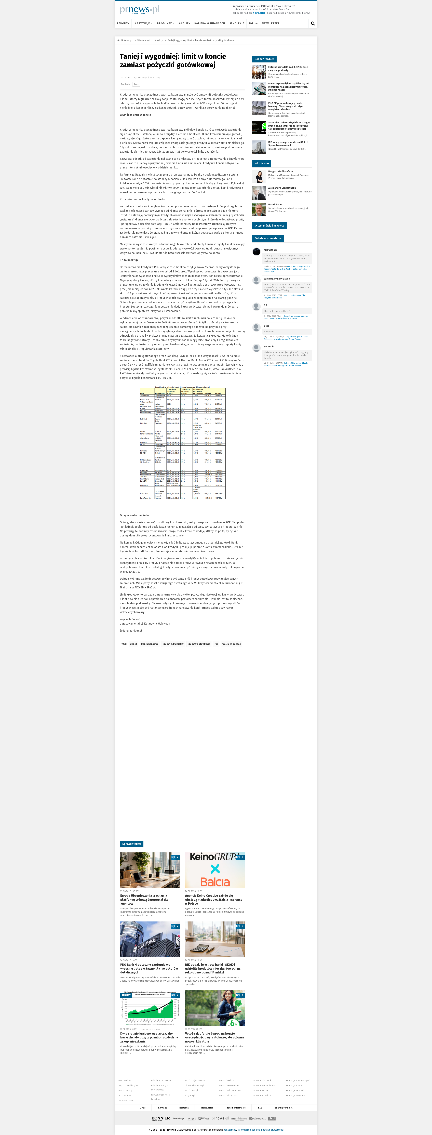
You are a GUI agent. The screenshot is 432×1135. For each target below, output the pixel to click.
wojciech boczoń (231, 644)
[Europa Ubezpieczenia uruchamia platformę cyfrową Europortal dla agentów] (150, 870)
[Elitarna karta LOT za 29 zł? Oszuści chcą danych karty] (259, 72)
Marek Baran (275, 204)
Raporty (123, 23)
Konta (136, 84)
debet (133, 644)
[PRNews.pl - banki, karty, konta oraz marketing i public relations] (138, 9)
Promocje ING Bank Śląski (297, 1080)
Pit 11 (187, 1100)
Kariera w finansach (209, 23)
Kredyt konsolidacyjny (127, 1085)
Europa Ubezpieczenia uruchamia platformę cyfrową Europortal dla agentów (144, 899)
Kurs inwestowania (125, 1100)
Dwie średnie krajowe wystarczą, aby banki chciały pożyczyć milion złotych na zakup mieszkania (149, 1037)
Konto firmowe (124, 1095)
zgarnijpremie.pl (283, 1107)
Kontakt (162, 1107)
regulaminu (230, 1129)
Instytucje (142, 23)
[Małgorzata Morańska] (259, 176)
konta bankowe (149, 644)
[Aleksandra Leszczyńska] (259, 192)
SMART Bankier (124, 1080)
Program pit (190, 1095)
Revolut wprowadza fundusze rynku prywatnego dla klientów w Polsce (286, 317)
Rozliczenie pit (191, 1090)
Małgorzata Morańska (280, 171)
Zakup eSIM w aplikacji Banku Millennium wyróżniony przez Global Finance (286, 338)
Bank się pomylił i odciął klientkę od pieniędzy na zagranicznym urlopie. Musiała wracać (288, 86)
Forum (253, 23)
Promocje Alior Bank (261, 1080)
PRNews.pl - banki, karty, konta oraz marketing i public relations (220, 1118)
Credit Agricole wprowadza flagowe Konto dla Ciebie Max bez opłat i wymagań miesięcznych (287, 268)
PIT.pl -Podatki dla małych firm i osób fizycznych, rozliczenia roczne (191, 1118)
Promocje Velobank (295, 1090)
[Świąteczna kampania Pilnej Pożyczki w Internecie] (256, 280)
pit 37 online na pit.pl (194, 1085)
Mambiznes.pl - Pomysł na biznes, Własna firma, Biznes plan (239, 1118)
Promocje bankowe (228, 1095)
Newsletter (271, 23)
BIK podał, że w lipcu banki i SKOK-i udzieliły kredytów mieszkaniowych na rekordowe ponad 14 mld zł (212, 968)
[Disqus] (182, 700)
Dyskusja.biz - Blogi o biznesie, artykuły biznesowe (257, 1118)
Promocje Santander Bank (264, 1085)
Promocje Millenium (261, 1095)
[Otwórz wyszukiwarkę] (312, 23)
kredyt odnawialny (173, 644)
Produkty (164, 23)
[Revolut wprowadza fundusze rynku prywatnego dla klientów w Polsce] (256, 306)
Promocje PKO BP (260, 1090)
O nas (142, 1107)
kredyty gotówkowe (199, 644)
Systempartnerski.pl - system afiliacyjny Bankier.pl (204, 1118)
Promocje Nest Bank (295, 1095)
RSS (260, 1107)
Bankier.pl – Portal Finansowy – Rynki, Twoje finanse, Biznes (179, 1118)
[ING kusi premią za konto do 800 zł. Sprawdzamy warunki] (259, 147)
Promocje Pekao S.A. (228, 1080)
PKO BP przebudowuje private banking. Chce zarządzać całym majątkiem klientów (285, 106)
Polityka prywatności (272, 1129)
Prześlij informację (236, 1107)
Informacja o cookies (248, 1129)
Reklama (184, 1107)
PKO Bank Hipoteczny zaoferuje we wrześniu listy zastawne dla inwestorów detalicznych (149, 968)
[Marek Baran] (259, 209)
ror (216, 644)
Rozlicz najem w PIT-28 (195, 1080)
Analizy (184, 23)
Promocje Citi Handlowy (230, 1090)
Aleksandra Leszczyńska (282, 188)
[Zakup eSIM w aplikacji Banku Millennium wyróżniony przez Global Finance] (256, 327)
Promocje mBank (294, 1085)
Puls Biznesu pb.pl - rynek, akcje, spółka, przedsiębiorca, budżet (272, 1118)
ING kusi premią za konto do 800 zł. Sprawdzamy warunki (288, 144)
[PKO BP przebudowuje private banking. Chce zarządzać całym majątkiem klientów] (259, 108)
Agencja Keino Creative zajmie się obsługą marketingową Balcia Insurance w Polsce (213, 899)
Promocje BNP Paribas (229, 1085)
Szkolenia (236, 23)
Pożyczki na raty (124, 1090)
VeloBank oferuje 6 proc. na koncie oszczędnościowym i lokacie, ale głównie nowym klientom (215, 1037)
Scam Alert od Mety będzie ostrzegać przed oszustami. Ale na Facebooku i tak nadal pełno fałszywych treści (289, 125)
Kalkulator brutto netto (161, 1080)
